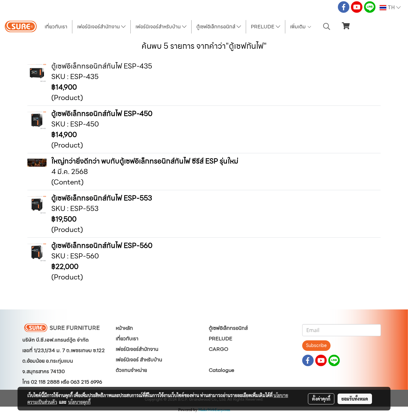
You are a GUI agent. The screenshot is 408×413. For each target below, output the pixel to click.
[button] (327, 26)
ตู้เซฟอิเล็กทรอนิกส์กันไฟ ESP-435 (101, 66)
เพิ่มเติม (298, 27)
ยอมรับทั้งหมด (354, 399)
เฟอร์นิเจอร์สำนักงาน (99, 27)
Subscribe (316, 345)
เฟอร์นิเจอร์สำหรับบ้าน (158, 27)
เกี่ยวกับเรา (56, 27)
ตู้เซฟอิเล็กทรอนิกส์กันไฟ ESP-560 (101, 245)
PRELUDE (263, 27)
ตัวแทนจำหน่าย (131, 370)
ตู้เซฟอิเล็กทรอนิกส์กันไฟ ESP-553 (101, 198)
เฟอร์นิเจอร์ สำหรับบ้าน (139, 360)
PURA (216, 360)
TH (391, 7)
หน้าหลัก (124, 328)
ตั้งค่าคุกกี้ (321, 399)
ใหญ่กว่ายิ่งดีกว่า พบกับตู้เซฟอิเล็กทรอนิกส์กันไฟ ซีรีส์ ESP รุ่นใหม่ (144, 161)
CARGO (218, 349)
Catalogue (221, 370)
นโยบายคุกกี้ (79, 402)
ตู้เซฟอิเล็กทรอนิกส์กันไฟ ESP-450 (101, 113)
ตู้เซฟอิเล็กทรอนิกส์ (216, 27)
